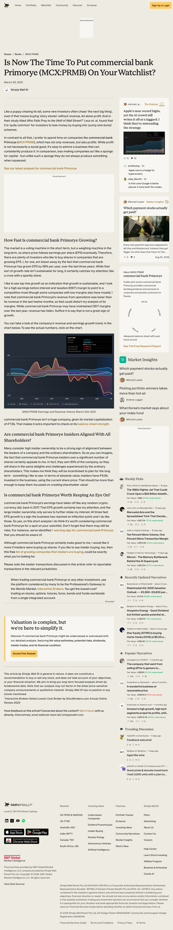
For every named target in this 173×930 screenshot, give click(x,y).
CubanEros (132, 682)
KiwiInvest (131, 705)
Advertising (150, 821)
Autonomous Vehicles (99, 843)
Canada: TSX (67, 840)
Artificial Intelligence (99, 849)
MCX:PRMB (26, 142)
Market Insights (124, 840)
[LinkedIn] (6, 821)
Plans (147, 815)
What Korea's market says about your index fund (144, 410)
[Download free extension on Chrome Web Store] (21, 840)
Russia (7, 54)
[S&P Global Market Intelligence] (14, 858)
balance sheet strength (93, 424)
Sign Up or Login (160, 5)
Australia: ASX (67, 827)
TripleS (130, 629)
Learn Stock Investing (155, 855)
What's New (122, 846)
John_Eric (131, 508)
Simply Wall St (19, 89)
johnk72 (130, 766)
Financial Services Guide (73, 922)
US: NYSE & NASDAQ (71, 815)
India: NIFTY (66, 833)
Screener (121, 821)
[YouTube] (18, 821)
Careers (148, 840)
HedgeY (130, 553)
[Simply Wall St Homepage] (6, 5)
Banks (18, 54)
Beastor (130, 606)
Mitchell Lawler (134, 380)
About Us (149, 827)
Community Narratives (128, 833)
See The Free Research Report (142, 346)
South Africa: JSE (69, 846)
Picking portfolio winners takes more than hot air (143, 390)
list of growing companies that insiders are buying (49, 552)
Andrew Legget (134, 399)
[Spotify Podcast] (23, 821)
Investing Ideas (124, 827)
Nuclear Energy (96, 837)
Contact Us (150, 833)
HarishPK (131, 736)
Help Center (150, 848)
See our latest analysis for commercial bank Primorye (40, 168)
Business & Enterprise (155, 867)
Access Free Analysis (24, 653)
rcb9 (129, 530)
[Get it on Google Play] (37, 832)
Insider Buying (95, 831)
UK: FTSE (65, 821)
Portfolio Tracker (124, 815)
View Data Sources (14, 884)
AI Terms (140, 922)
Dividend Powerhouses (100, 824)
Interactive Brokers (50, 589)
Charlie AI (149, 873)
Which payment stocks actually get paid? (143, 371)
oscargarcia (132, 660)
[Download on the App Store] (14, 832)
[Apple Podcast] (28, 821)
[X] (12, 821)
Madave (130, 751)
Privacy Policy (124, 922)
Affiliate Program (153, 861)
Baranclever (132, 584)
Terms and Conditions (101, 922)
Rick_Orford (132, 485)
